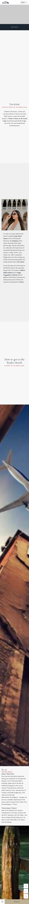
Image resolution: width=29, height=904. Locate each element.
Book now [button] (16, 901)
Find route (14, 27)
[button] (2, 901)
